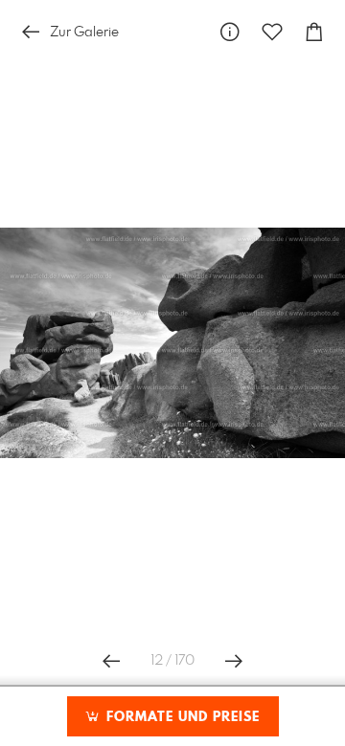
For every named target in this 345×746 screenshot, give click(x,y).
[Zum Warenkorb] (314, 32)
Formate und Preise (181, 717)
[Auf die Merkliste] (272, 32)
